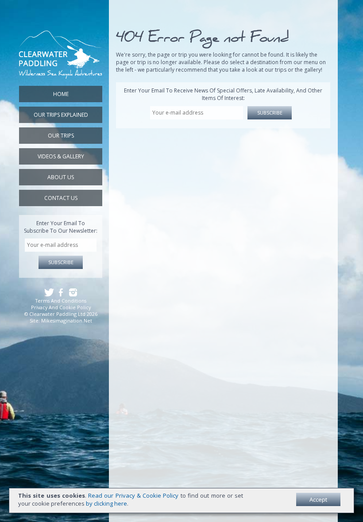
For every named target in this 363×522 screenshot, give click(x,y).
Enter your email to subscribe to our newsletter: (60, 226)
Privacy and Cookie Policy (61, 307)
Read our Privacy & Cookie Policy (133, 495)
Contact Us (60, 198)
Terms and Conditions (60, 300)
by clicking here (106, 503)
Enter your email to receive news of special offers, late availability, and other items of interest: (223, 94)
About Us (60, 177)
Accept (318, 499)
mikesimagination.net (66, 320)
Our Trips (61, 135)
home (61, 94)
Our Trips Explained (61, 115)
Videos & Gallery (61, 156)
